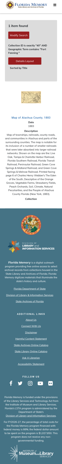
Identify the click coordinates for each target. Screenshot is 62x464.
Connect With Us (31, 326)
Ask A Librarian (31, 357)
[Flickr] (50, 383)
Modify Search (19, 35)
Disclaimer (31, 332)
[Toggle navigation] (54, 5)
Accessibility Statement (31, 364)
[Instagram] (30, 383)
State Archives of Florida (30, 301)
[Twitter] (20, 383)
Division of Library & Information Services (29, 295)
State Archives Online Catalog (31, 345)
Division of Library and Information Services (31, 415)
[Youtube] (40, 383)
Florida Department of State (30, 288)
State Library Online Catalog (31, 351)
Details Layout (25, 61)
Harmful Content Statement (31, 338)
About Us (31, 319)
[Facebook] (11, 383)
